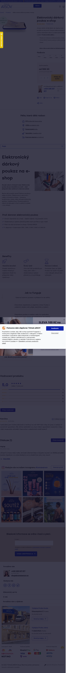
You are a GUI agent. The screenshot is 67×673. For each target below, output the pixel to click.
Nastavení (54, 333)
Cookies (13, 341)
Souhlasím (55, 328)
